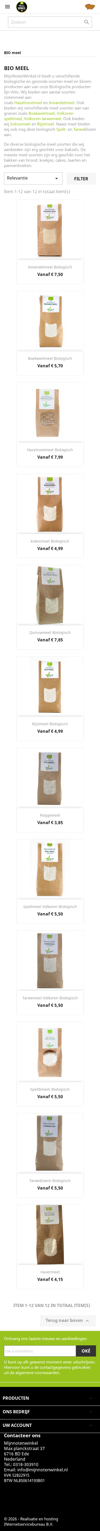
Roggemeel (50, 815)
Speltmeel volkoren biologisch (50, 906)
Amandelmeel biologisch (50, 267)
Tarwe (78, 129)
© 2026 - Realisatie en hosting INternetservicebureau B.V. (31, 1521)
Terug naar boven (68, 1321)
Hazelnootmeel (28, 102)
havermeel (50, 1272)
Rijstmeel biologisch (50, 723)
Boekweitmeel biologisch (50, 358)
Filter (81, 179)
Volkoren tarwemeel (42, 118)
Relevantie (33, 178)
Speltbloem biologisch (50, 1089)
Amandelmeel (61, 102)
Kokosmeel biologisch (50, 541)
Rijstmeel (45, 124)
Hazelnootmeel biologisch (50, 449)
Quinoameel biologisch (50, 632)
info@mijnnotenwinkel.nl (42, 1470)
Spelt (60, 129)
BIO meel (12, 52)
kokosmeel (20, 124)
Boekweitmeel (42, 113)
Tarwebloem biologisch (50, 1180)
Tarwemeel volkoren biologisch (50, 997)
